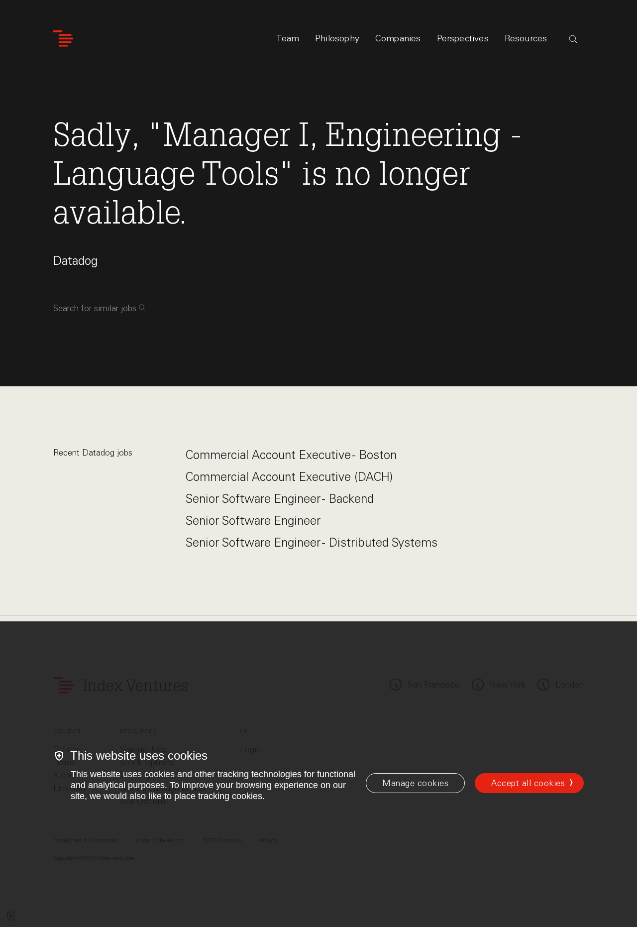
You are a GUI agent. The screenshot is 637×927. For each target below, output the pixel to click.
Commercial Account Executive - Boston (291, 455)
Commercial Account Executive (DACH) (289, 476)
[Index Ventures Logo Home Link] (63, 38)
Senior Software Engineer (253, 520)
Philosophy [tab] (337, 38)
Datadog (75, 260)
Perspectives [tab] (463, 38)
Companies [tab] (398, 38)
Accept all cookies (528, 783)
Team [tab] (287, 38)
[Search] (573, 39)
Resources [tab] (526, 38)
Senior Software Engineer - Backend (280, 498)
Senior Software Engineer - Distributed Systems (311, 542)
